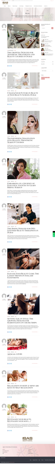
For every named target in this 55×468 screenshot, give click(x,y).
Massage (43, 77)
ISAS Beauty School (11, 461)
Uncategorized (10, 50)
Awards (29, 450)
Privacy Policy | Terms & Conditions (49, 459)
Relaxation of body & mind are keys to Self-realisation (23, 386)
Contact (42, 459)
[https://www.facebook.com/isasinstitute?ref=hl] (50, 0)
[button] (9, 36)
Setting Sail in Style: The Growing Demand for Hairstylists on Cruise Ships (22, 320)
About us (4, 449)
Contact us (29, 452)
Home (28, 10)
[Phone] (54, 236)
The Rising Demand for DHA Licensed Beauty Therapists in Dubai (22, 230)
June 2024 (43, 61)
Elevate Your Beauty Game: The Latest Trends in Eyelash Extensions (23, 275)
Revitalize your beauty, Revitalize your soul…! (19, 420)
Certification (30, 449)
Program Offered (5, 452)
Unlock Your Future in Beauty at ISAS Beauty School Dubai (22, 94)
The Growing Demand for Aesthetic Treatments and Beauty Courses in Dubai (21, 54)
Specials (12, 90)
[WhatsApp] (54, 233)
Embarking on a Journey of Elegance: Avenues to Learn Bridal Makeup (21, 185)
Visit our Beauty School (6, 450)
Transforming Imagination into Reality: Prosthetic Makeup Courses (21, 140)
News (46, 77)
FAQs (3, 453)
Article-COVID (14, 354)
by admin (4, 29)
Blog (9, 90)
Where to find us (30, 453)
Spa (48, 77)
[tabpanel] (23, 36)
